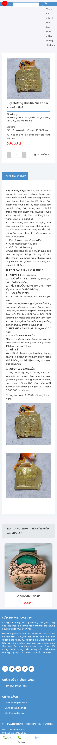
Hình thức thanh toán (16, 686)
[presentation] (2, 575)
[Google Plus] (18, 669)
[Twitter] (12, 669)
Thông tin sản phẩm (15, 176)
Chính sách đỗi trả (14, 713)
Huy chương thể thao (50, 40)
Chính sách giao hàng (16, 703)
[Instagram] (31, 669)
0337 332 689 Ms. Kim (13, 729)
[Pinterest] (25, 669)
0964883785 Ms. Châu (14, 733)
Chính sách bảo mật (15, 708)
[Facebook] (5, 669)
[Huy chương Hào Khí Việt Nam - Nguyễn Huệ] (28, 78)
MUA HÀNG (43, 154)
